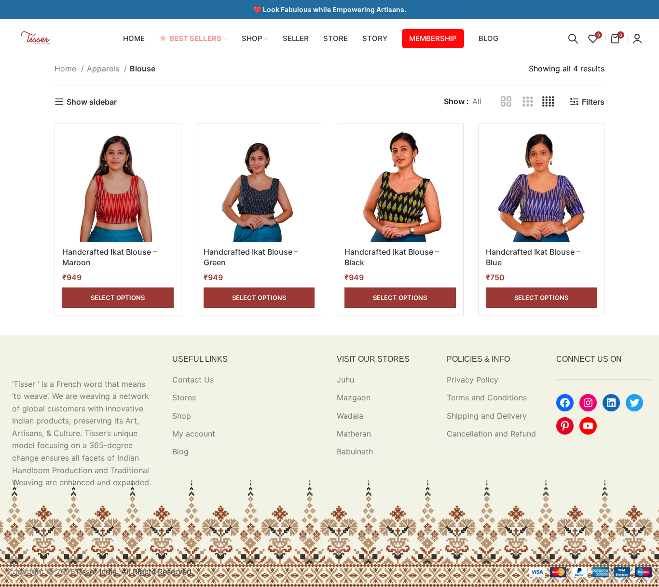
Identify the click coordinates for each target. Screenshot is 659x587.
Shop (181, 416)
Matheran (354, 433)
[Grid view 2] (506, 102)
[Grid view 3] (528, 102)
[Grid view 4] (548, 102)
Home (67, 68)
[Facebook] (565, 402)
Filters (593, 101)
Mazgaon (354, 397)
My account (193, 433)
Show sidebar (92, 101)
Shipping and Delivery (487, 416)
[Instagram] (588, 402)
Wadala (350, 416)
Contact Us (193, 379)
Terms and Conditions (487, 397)
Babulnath (355, 451)
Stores (184, 397)
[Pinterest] (565, 426)
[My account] (637, 38)
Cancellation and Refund (491, 433)
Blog (180, 451)
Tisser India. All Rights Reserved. (134, 571)
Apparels (104, 68)
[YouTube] (588, 426)
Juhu (345, 379)
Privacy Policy (472, 379)
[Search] (573, 38)
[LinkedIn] (611, 402)
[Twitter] (634, 402)
